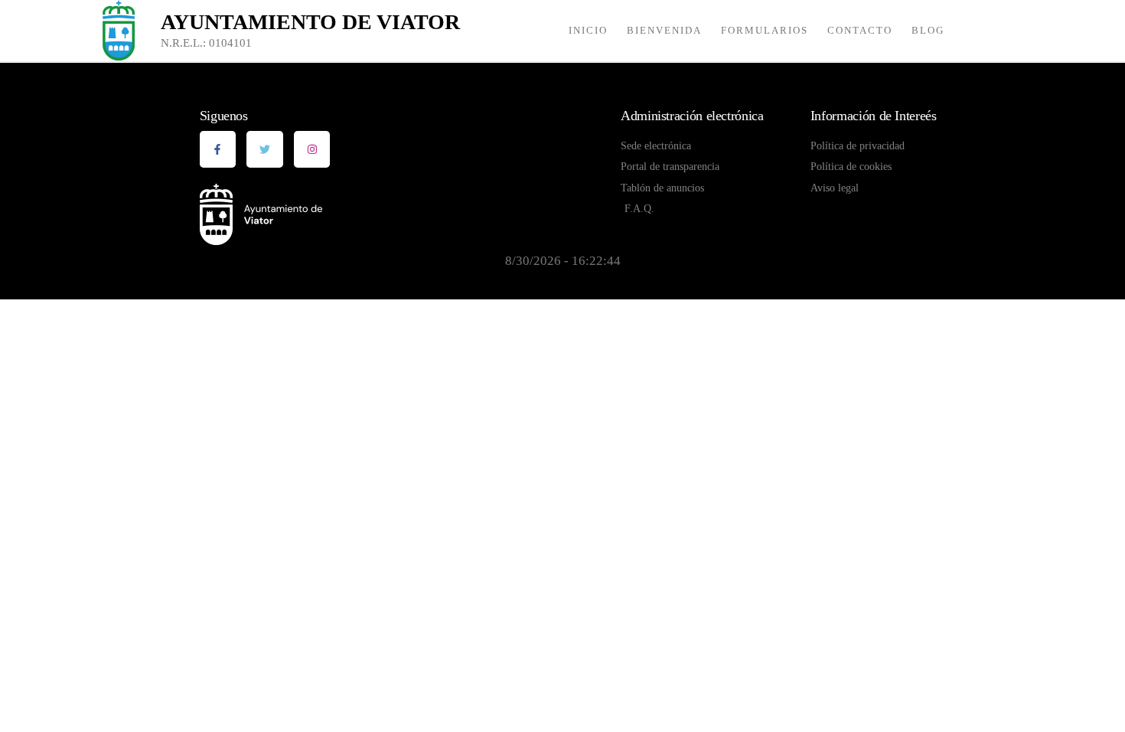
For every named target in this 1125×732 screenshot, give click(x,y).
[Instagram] (312, 149)
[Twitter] (264, 149)
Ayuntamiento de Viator (310, 22)
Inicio (588, 30)
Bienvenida (664, 30)
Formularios (764, 30)
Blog (927, 30)
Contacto (859, 30)
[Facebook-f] (218, 149)
